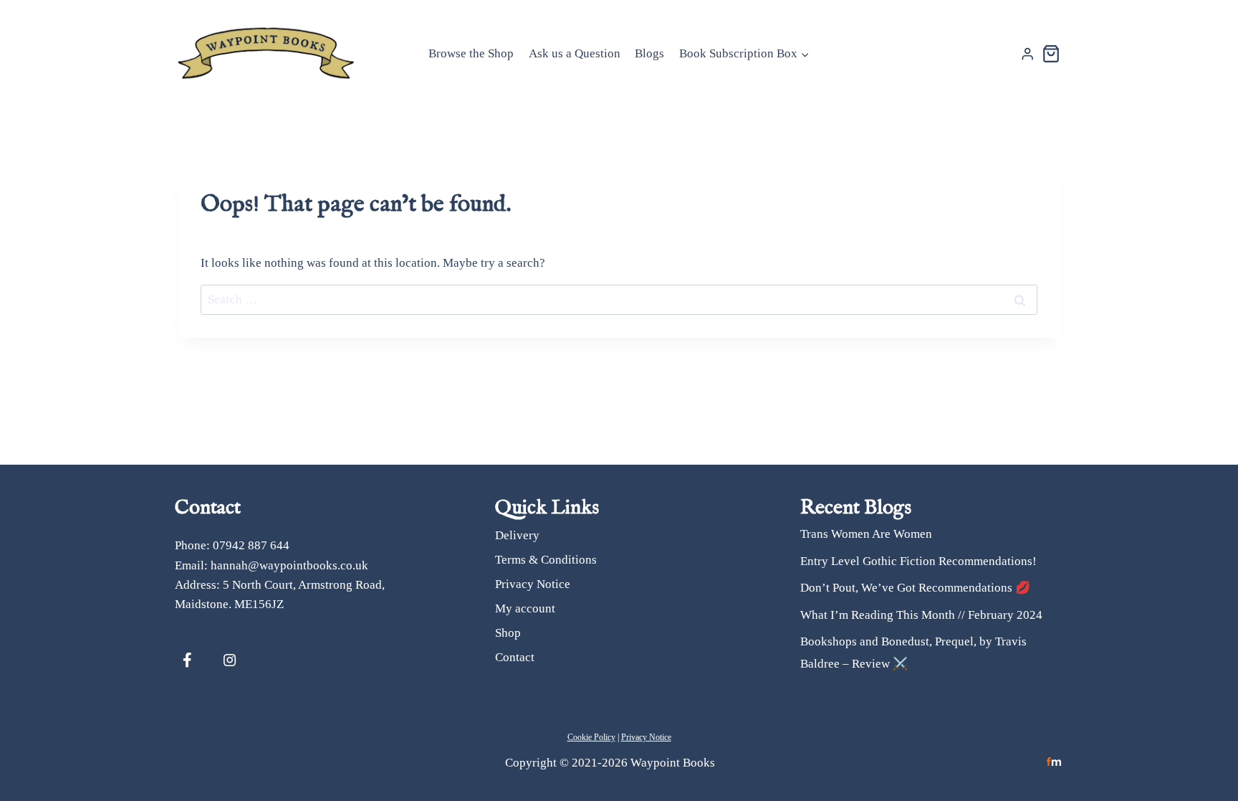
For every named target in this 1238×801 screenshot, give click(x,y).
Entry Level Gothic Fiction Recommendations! (918, 561)
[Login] (1027, 54)
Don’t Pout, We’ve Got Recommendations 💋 (915, 587)
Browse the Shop (471, 53)
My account (525, 608)
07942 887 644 (251, 545)
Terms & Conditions (546, 560)
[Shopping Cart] (1051, 53)
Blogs (649, 53)
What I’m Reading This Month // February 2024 (921, 615)
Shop (508, 633)
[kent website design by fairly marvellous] (1054, 762)
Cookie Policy (591, 737)
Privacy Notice (532, 584)
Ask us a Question (574, 53)
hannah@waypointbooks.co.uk (289, 565)
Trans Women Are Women (866, 534)
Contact (514, 657)
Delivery (517, 535)
